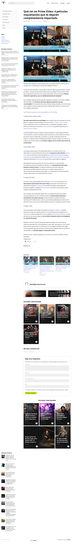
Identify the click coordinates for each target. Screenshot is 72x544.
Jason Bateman (56, 214)
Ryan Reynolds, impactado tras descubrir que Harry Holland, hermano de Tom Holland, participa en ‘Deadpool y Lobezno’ (63, 314)
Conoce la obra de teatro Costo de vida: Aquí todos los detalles (31, 334)
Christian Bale (53, 181)
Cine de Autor (5, 16)
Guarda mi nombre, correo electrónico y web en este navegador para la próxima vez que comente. (47, 389)
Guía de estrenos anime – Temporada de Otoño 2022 (47, 414)
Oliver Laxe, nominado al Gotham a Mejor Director (63, 414)
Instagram (62, 3)
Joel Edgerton (57, 210)
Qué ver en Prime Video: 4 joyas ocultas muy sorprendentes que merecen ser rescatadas (63, 267)
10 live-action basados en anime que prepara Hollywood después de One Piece (47, 314)
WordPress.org (4, 43)
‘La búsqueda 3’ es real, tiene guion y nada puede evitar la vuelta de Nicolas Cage (9, 106)
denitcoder (62, 539)
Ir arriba (34, 540)
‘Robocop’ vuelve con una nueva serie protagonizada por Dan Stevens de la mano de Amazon (9, 59)
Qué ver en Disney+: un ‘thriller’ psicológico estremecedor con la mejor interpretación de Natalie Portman (31, 267)
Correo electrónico (29, 378)
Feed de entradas (5, 40)
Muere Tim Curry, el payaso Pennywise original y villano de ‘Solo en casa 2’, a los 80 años (10, 53)
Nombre (27, 373)
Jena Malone (60, 155)
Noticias (68, 3)
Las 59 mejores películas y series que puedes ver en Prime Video (40, 112)
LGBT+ (3, 28)
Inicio (48, 3)
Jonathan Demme (46, 126)
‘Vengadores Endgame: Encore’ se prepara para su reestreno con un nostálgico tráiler (8, 70)
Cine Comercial (5, 22)
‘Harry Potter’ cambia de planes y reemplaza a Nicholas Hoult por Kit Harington (8, 81)
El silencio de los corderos (61, 122)
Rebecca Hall (64, 214)
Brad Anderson (46, 187)
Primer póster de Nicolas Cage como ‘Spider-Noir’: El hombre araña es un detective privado (39, 437)
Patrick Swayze (63, 157)
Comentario (28, 364)
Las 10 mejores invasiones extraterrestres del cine (31, 314)
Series (3, 25)
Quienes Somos (54, 3)
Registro (3, 37)
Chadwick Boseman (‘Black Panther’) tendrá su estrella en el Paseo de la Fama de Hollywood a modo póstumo (31, 414)
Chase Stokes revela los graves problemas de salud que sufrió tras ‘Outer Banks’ (9, 100)
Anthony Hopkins (32, 128)
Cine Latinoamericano (7, 11)
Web (26, 384)
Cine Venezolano (6, 14)
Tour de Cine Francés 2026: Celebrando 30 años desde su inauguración (9, 64)
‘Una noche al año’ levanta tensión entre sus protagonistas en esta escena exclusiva (10, 87)
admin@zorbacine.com (37, 284)
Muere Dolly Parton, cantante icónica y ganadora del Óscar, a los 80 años (9, 75)
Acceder (3, 38)
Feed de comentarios (5, 41)
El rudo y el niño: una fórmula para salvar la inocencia (63, 437)
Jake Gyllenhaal (52, 155)
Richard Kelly (38, 159)
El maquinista (39, 185)
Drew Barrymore (53, 157)
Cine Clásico (5, 19)
